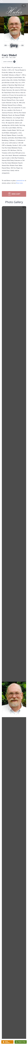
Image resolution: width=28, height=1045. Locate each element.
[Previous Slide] (3, 699)
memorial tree (21, 180)
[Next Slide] (24, 699)
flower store (19, 183)
